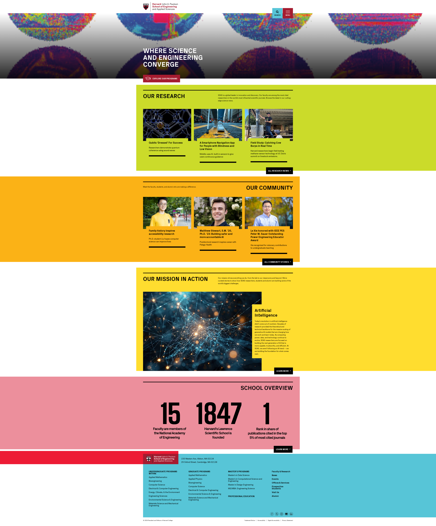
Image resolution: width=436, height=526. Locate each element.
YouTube (286, 514)
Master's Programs (238, 471)
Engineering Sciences (158, 496)
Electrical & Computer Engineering (163, 488)
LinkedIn (291, 514)
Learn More (282, 370)
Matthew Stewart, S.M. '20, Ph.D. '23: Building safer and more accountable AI (216, 234)
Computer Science (157, 485)
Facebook (272, 514)
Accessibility (261, 520)
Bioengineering (155, 481)
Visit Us (275, 492)
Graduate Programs (199, 471)
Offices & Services (280, 483)
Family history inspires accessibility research (162, 232)
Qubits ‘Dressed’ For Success (166, 142)
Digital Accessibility (274, 520)
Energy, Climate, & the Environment (164, 492)
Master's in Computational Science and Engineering (245, 480)
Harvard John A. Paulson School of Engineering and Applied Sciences (160, 459)
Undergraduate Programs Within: (163, 472)
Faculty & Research (281, 471)
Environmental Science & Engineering (165, 500)
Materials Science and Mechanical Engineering (163, 504)
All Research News (278, 170)
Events (275, 479)
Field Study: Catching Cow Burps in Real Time (266, 144)
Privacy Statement (287, 520)
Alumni (275, 496)
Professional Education (241, 496)
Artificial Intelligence (266, 312)
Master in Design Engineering (240, 485)
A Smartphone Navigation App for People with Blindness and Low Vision (217, 146)
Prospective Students (277, 487)
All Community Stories (276, 261)
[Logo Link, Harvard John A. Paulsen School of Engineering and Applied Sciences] (160, 7)
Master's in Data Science (238, 475)
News (274, 475)
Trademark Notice (249, 520)
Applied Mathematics (158, 477)
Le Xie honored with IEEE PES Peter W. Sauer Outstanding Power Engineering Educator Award (267, 235)
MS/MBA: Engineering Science (241, 488)
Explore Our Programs (165, 78)
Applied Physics (195, 479)
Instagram (281, 514)
